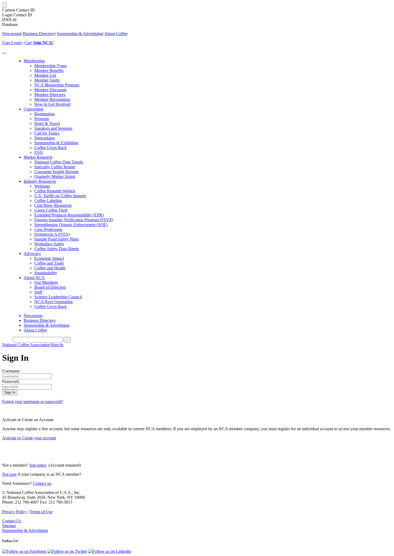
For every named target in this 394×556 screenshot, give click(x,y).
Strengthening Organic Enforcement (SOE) (70, 224)
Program (41, 118)
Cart (28, 42)
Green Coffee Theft (51, 210)
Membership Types (50, 65)
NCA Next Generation (53, 301)
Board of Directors (50, 287)
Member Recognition (52, 99)
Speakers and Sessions (53, 128)
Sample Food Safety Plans (56, 239)
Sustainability (45, 273)
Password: (11, 381)
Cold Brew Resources (53, 205)
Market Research (38, 157)
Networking (44, 138)
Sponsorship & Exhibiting (56, 142)
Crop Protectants (48, 229)
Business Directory (39, 33)
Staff (38, 292)
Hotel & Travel (47, 123)
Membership (34, 61)
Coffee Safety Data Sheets (56, 248)
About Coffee (116, 33)
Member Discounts (50, 89)
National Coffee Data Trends (58, 162)
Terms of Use (41, 511)
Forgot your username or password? (32, 401)
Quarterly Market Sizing (54, 176)
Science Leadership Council (58, 297)
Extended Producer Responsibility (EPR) (69, 215)
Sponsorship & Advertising (80, 33)
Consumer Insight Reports (56, 171)
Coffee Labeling (48, 200)
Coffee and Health (49, 268)
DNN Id (9, 19)
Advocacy (32, 253)
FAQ (38, 152)
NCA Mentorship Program (56, 85)
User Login (11, 42)
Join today (37, 465)
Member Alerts (47, 80)
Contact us (42, 483)
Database (10, 24)
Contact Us (11, 521)
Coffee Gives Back (50, 147)
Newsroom (11, 33)
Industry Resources (40, 181)
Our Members (46, 282)
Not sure (9, 474)
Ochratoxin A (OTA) (52, 234)
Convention (33, 109)
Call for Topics (47, 133)
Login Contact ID (17, 15)
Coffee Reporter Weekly (55, 191)
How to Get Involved (52, 104)
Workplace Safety (49, 244)
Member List (45, 75)
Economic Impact (49, 258)
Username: (11, 371)
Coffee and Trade (49, 263)
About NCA (34, 277)
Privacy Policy (14, 511)
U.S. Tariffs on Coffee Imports (60, 195)
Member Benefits (49, 70)
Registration (44, 114)
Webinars (42, 186)
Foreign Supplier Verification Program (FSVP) (73, 220)
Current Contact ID (18, 10)
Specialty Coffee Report (54, 167)
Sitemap (9, 525)
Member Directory (50, 94)
